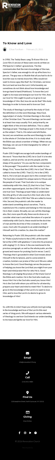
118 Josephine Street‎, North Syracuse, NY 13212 (27, 401)
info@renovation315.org (27, 362)
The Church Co (27, 448)
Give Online (27, 421)
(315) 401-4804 (27, 382)
